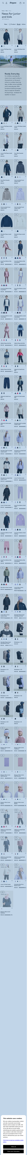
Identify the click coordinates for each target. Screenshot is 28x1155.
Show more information (13, 1151)
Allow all (13, 1146)
